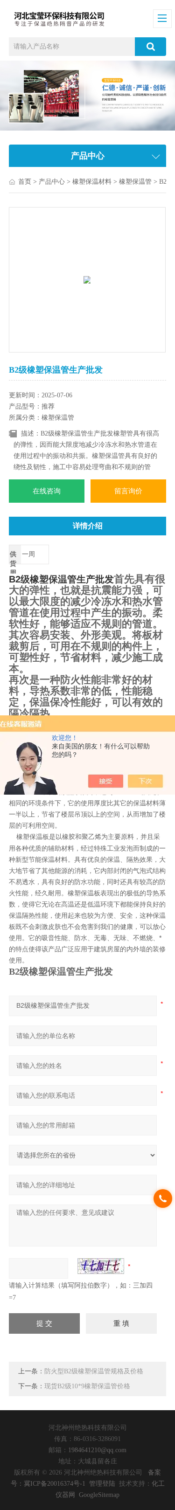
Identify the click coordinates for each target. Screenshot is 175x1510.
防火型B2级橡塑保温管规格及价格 (93, 1371)
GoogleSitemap (99, 1494)
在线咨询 (47, 491)
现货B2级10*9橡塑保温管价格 (87, 1386)
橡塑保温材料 (92, 181)
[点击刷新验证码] (100, 1266)
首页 (24, 181)
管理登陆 (102, 1483)
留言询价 (128, 491)
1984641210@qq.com (97, 1450)
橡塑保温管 (135, 181)
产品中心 (52, 181)
